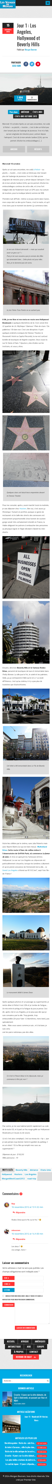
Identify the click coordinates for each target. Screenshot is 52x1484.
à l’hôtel (36, 169)
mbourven (15, 1230)
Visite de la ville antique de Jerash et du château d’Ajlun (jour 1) (20, 1451)
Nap (13, 1203)
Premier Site (30, 1479)
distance (34, 1170)
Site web (7, 1290)
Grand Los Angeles (10, 870)
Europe (40, 1346)
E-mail (6, 1284)
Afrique (25, 1341)
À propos (18, 1351)
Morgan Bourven (31, 49)
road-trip (31, 1178)
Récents (38, 149)
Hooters (22, 508)
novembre (8, 29)
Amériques (40, 1341)
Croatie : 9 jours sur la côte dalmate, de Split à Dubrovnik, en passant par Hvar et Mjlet (20, 1455)
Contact (34, 1351)
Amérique (25, 112)
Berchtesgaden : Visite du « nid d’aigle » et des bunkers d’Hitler (20, 1443)
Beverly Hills (21, 1170)
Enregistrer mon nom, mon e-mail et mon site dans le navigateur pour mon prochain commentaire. (22, 1298)
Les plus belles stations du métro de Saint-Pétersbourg (20, 1459)
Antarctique (14, 1346)
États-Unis (37, 112)
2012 (8, 31)
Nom (5, 1278)
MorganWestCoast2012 (13, 1178)
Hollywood (7, 1174)
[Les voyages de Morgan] (8, 6)
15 (8, 25)
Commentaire (8, 1305)
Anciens (13, 149)
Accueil (11, 1341)
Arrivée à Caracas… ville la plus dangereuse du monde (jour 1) (20, 1447)
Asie (29, 1346)
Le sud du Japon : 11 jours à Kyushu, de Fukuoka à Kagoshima (20, 1464)
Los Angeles (30, 1174)
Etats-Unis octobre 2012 (26, 116)
